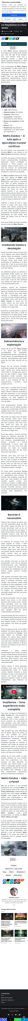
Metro (12, 872)
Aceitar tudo (14, 15)
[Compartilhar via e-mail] (17, 38)
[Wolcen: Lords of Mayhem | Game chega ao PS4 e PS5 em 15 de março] (7, 916)
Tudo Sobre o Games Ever (7, 1000)
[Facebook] (2, 38)
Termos (3, 1002)
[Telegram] (13, 38)
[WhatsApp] (9, 38)
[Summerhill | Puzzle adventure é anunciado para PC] (21, 933)
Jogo (4, 872)
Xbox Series (18, 875)
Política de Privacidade (6, 997)
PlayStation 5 (21, 872)
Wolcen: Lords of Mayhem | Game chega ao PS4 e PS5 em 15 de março (6, 923)
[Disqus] (14, 966)
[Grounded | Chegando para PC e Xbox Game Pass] (21, 916)
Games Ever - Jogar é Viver (14, 868)
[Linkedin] (11, 880)
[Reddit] (21, 880)
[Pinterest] (18, 880)
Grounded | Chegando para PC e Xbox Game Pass (21, 923)
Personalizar (8, 19)
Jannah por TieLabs (14, 1011)
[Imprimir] (18, 883)
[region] (14, 11)
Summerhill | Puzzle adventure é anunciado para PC (20, 939)
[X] (6, 38)
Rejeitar (20, 19)
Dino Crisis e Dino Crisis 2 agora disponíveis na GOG (6, 939)
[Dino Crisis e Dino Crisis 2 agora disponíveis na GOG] (7, 933)
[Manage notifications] (24, 1017)
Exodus (14, 865)
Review (9, 875)
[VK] (3, 883)
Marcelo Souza (6, 31)
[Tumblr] (14, 880)
